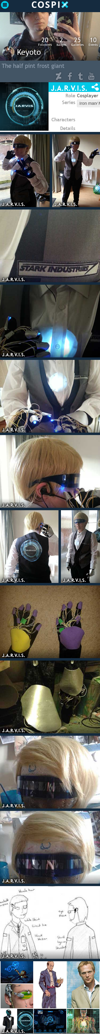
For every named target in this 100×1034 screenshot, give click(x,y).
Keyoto (29, 52)
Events (93, 41)
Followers (45, 41)
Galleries (77, 41)
